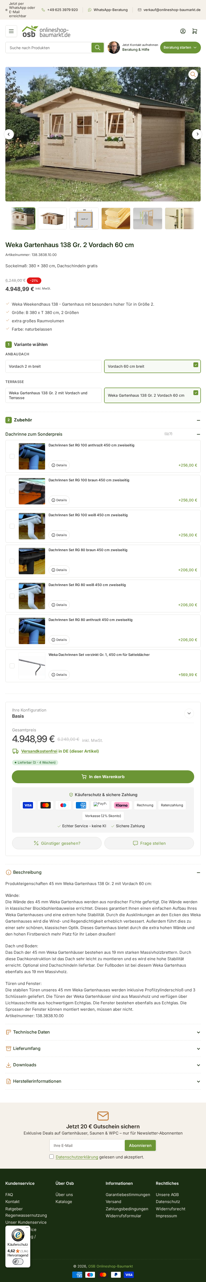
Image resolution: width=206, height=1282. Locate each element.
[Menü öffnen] (11, 31)
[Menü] (27, 1229)
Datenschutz (168, 1201)
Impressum (166, 1215)
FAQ (9, 1194)
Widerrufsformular (123, 1215)
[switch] (18, 1261)
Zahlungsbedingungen (127, 1208)
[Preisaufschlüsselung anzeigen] (189, 713)
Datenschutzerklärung (77, 1157)
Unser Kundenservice (26, 1222)
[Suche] (98, 47)
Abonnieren (140, 1145)
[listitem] (62, 10)
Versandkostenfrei (39, 751)
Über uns (64, 1194)
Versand (113, 1201)
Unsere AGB (167, 1194)
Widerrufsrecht (170, 1208)
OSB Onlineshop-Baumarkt (110, 1266)
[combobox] (55, 47)
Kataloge (64, 1201)
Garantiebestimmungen (128, 1194)
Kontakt (12, 1201)
